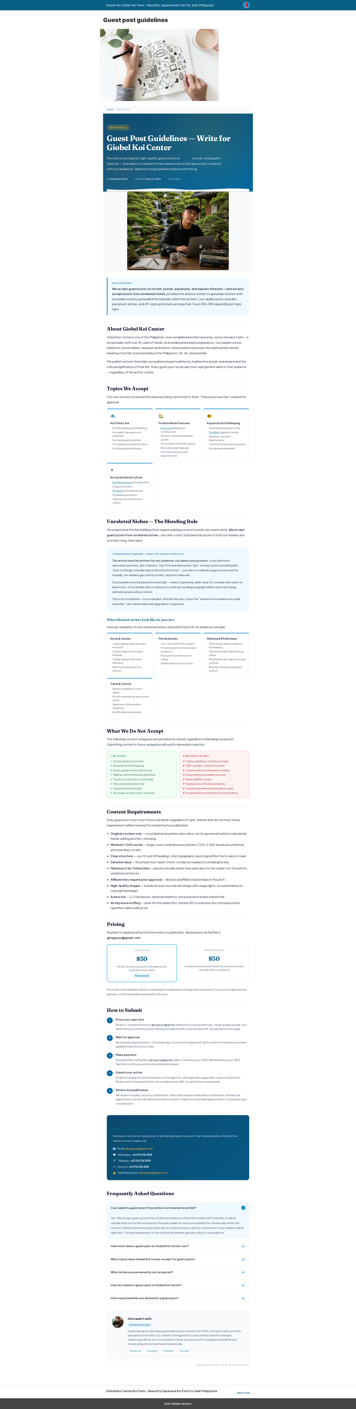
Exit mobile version (178, 1403)
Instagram (152, 1351)
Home (110, 109)
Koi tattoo (118, 490)
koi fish (186, 158)
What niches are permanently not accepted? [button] (177, 1272)
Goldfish (214, 432)
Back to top (243, 1392)
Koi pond (166, 428)
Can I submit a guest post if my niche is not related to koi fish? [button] (178, 1208)
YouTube (184, 1351)
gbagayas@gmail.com (139, 1148)
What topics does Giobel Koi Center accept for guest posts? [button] (177, 1259)
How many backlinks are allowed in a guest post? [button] (177, 1298)
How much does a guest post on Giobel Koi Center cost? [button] (177, 1246)
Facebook (135, 1351)
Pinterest (169, 1351)
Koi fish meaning (122, 482)
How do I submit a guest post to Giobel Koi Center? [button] (177, 1285)
